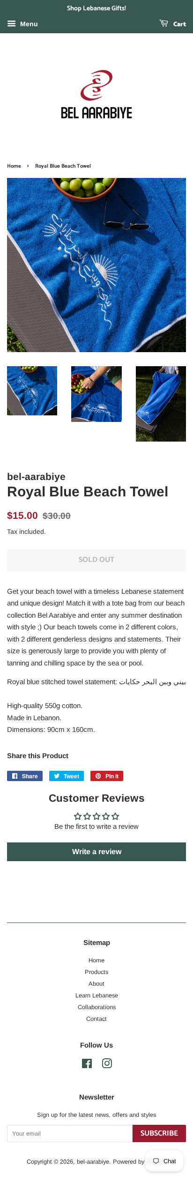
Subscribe (159, 1133)
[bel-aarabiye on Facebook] (87, 1065)
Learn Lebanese (96, 995)
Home (14, 166)
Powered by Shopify (139, 1161)
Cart (179, 24)
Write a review (96, 852)
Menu (28, 24)
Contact (96, 1018)
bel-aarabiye (93, 1161)
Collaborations (97, 1007)
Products (96, 971)
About (96, 983)
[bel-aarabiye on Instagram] (107, 1065)
